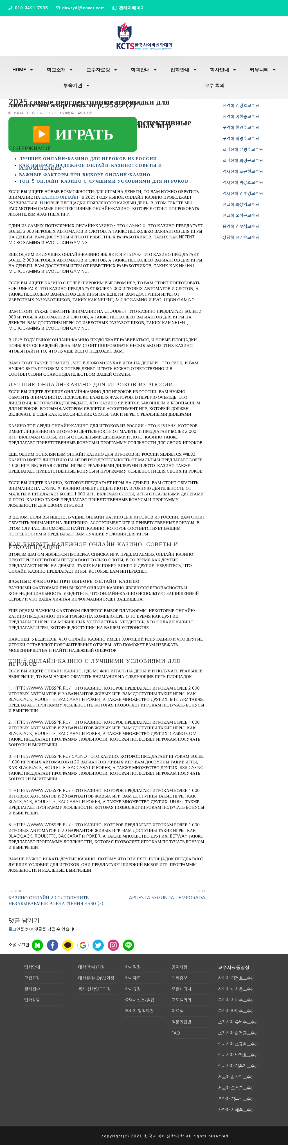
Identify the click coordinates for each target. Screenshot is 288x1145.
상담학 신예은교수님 (240, 237)
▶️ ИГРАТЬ (73, 134)
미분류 (69, 113)
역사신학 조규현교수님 (242, 171)
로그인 (14, 929)
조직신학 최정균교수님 (242, 160)
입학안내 (180, 69)
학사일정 (133, 967)
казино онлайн (59, 197)
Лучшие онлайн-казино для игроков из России (88, 158)
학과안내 (140, 69)
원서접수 (32, 989)
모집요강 (32, 978)
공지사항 (179, 967)
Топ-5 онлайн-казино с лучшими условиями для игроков (103, 181)
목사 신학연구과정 (94, 989)
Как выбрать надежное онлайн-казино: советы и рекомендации (90, 166)
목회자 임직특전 (139, 1011)
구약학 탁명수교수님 (240, 138)
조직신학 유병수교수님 (242, 149)
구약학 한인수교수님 (240, 127)
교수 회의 (214, 85)
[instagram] (113, 945)
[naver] (37, 945)
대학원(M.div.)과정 (96, 978)
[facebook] (53, 945)
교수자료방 (98, 69)
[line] (129, 945)
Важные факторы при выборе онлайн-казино (85, 174)
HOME (19, 69)
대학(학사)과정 (91, 967)
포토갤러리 (181, 1000)
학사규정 (133, 989)
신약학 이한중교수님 (240, 116)
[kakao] (68, 945)
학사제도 (133, 978)
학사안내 (219, 69)
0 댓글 (87, 113)
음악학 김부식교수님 (240, 226)
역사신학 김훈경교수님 (242, 193)
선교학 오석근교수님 (240, 215)
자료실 (177, 1011)
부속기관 (72, 85)
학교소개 (56, 69)
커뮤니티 (259, 69)
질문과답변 (181, 1022)
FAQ (176, 1033)
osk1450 (20, 113)
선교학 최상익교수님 (240, 204)
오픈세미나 (181, 989)
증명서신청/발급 (139, 1000)
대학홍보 (179, 978)
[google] (83, 945)
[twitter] (98, 945)
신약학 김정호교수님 (240, 105)
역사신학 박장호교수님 (242, 182)
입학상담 (32, 1000)
